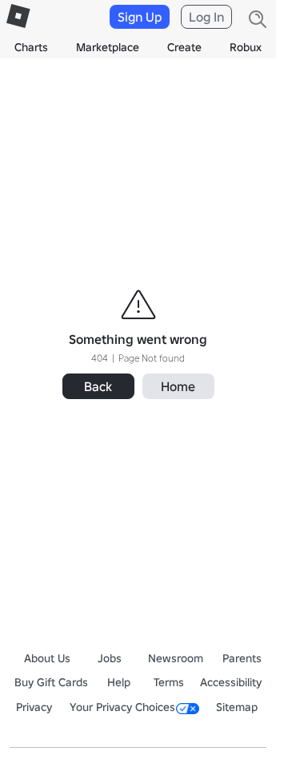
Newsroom (175, 658)
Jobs (110, 658)
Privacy (34, 707)
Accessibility (231, 682)
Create (184, 47)
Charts (31, 47)
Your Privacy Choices (122, 707)
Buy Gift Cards (51, 682)
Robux (246, 47)
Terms (169, 682)
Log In (206, 17)
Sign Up (140, 17)
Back (98, 386)
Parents (242, 658)
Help (118, 682)
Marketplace (107, 47)
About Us (47, 658)
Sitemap (237, 707)
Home (178, 386)
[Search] (257, 19)
